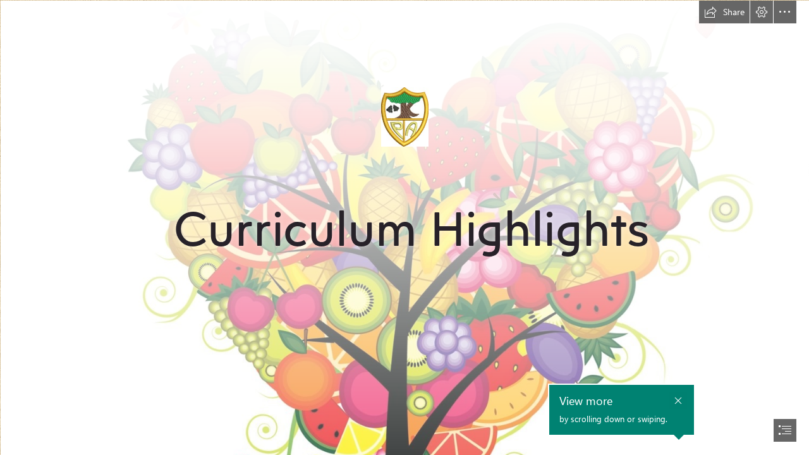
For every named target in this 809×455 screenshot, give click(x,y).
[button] (724, 12)
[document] (404, 227)
